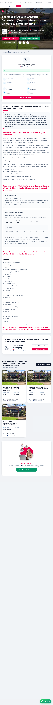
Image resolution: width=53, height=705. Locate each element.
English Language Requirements (13, 243)
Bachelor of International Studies (14, 171)
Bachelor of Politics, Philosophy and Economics (18, 176)
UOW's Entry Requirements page (14, 204)
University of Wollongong (18, 30)
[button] (45, 701)
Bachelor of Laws (9, 169)
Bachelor (32, 51)
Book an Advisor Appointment (27, 469)
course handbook (13, 158)
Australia (14, 51)
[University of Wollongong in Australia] (26, 60)
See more (5, 321)
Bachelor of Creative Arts (11, 174)
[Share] (27, 42)
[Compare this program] (20, 42)
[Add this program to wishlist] (24, 42)
